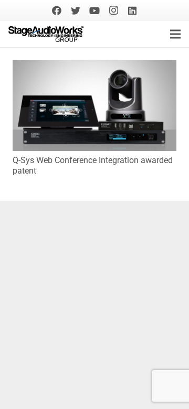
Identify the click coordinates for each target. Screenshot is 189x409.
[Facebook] (56, 10)
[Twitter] (75, 10)
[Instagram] (113, 10)
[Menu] (175, 34)
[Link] (45, 34)
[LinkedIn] (132, 10)
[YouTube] (94, 10)
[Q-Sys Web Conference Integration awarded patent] (94, 67)
